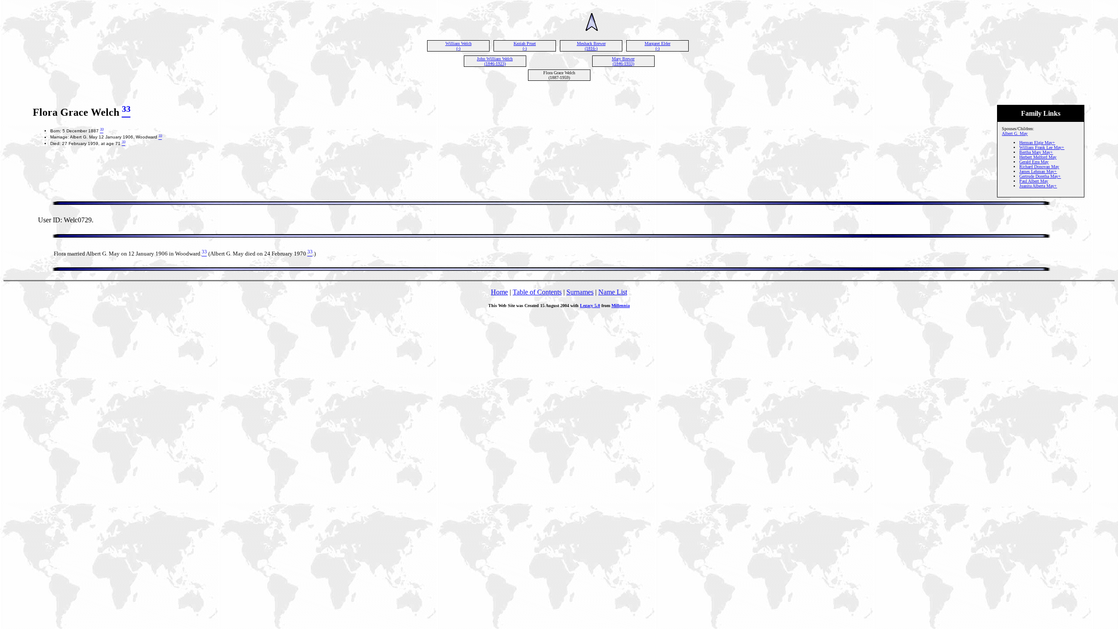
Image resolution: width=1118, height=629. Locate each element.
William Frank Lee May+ (1041, 147)
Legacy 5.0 (590, 305)
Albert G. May (1015, 133)
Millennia (620, 305)
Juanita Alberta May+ (1038, 185)
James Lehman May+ (1038, 171)
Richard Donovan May (1039, 166)
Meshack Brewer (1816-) (591, 46)
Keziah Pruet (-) (525, 46)
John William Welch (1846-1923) (495, 61)
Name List (612, 292)
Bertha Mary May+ (1036, 152)
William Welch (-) (458, 46)
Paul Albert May (1033, 181)
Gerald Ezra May (1034, 161)
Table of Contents (537, 292)
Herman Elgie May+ (1037, 142)
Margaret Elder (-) (657, 46)
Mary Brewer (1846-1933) (623, 61)
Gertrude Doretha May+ (1040, 176)
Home (499, 292)
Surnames (580, 292)
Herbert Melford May (1037, 157)
